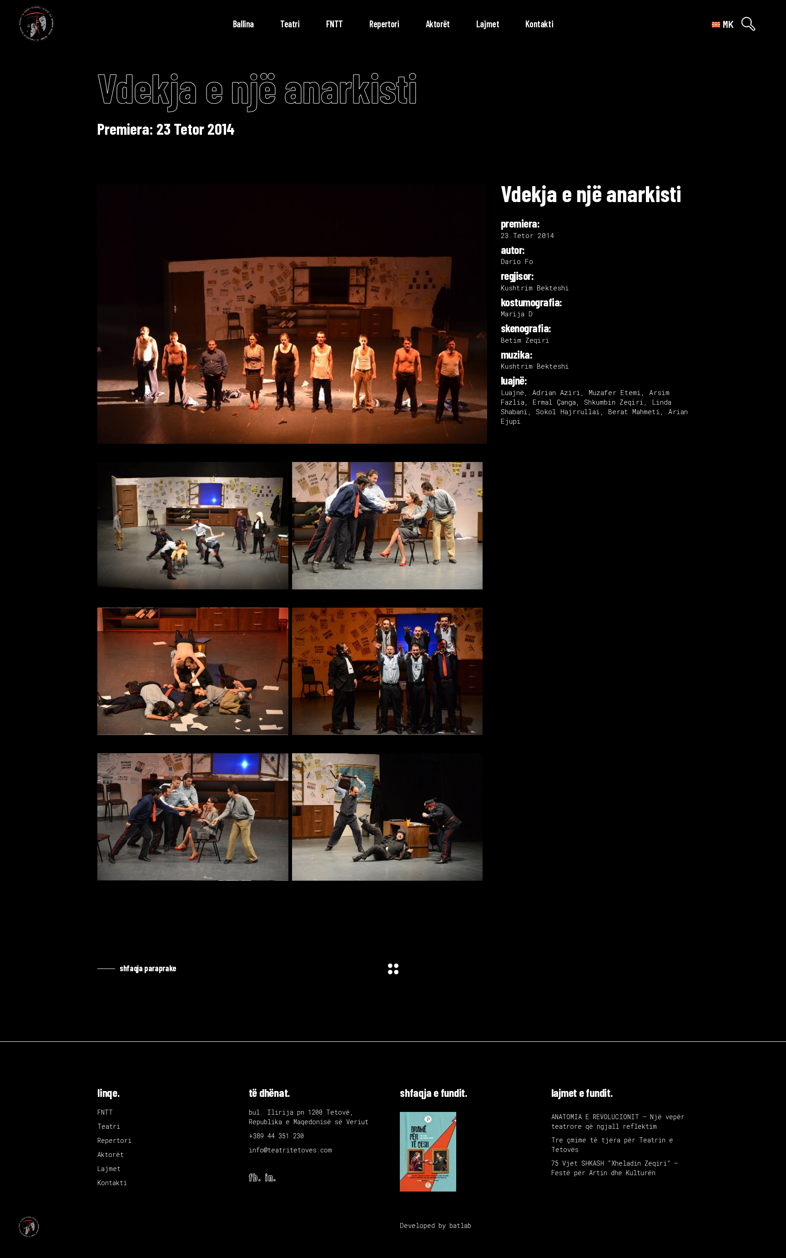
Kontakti (112, 1182)
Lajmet (109, 1168)
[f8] (192, 817)
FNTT (105, 1112)
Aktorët (110, 1154)
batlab (460, 1225)
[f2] (387, 525)
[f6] (387, 671)
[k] (387, 817)
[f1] (192, 525)
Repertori (114, 1140)
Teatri (108, 1126)
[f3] (192, 671)
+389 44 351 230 (276, 1135)
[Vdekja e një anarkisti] (292, 314)
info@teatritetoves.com (290, 1150)
